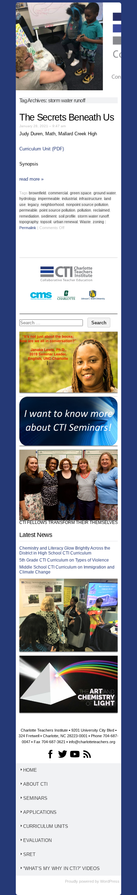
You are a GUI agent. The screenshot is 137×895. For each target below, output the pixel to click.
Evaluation (37, 840)
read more (31, 179)
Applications (40, 812)
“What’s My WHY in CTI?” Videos (61, 868)
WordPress (109, 881)
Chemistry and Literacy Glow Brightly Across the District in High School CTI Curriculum (64, 551)
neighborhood (52, 204)
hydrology (27, 198)
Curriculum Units (45, 826)
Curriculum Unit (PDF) (41, 148)
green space (80, 193)
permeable (28, 210)
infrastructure (90, 198)
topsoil (45, 222)
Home (30, 770)
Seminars (35, 798)
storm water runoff (93, 216)
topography (28, 222)
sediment (49, 216)
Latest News (35, 534)
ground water (104, 193)
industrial (69, 198)
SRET (29, 854)
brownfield (37, 193)
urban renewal (65, 222)
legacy (33, 204)
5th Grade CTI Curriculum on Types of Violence (64, 560)
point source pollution (57, 210)
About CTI (35, 784)
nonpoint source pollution (87, 204)
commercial (58, 193)
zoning (98, 222)
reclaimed (101, 210)
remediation (29, 216)
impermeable (49, 198)
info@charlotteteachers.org (92, 742)
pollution (84, 210)
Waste (85, 222)
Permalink (27, 228)
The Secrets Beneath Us (66, 117)
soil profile (67, 216)
